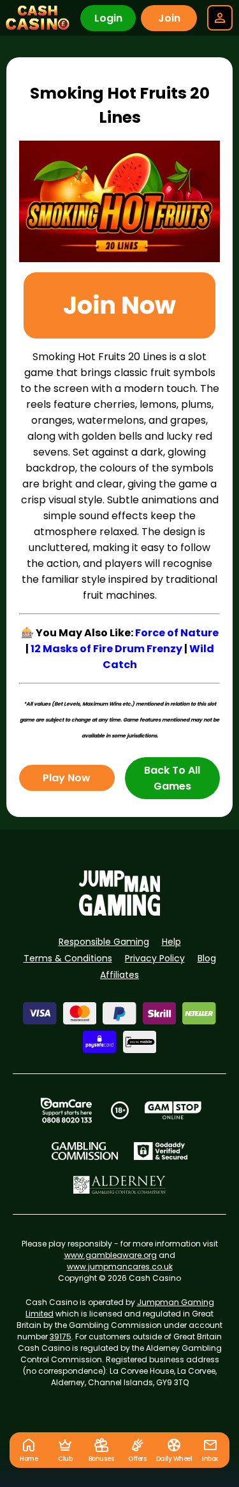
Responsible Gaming (104, 941)
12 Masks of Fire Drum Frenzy (106, 648)
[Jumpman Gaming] (120, 912)
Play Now (67, 778)
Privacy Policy (155, 958)
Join (169, 18)
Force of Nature (177, 632)
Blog (207, 958)
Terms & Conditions (68, 958)
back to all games (172, 778)
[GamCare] (66, 1110)
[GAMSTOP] (173, 1110)
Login (108, 18)
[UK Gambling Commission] (85, 1151)
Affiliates (119, 974)
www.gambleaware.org (110, 1255)
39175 (60, 1336)
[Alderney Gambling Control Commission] (119, 1185)
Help (171, 941)
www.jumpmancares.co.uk (120, 1266)
